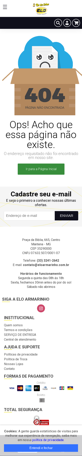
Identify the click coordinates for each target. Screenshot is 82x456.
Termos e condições (18, 330)
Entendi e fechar (41, 448)
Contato (9, 369)
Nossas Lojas (13, 364)
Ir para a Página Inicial (41, 169)
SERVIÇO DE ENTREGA (20, 335)
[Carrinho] (76, 23)
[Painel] (67, 23)
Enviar (66, 216)
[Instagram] (41, 308)
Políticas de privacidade (21, 354)
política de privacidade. (48, 440)
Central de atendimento (20, 339)
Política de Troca (15, 359)
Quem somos (13, 325)
